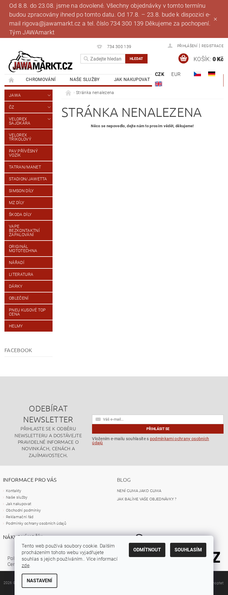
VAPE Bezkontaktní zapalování (24, 230)
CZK (159, 74)
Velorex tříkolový (20, 137)
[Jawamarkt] (41, 61)
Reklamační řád (19, 517)
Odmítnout (147, 550)
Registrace (213, 46)
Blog (124, 479)
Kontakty (13, 491)
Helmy (16, 326)
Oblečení (19, 298)
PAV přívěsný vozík (23, 153)
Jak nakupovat (132, 79)
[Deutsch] (211, 74)
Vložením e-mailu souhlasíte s (150, 441)
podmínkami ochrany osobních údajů (150, 440)
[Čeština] (197, 74)
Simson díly (21, 190)
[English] (158, 84)
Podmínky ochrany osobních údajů (36, 523)
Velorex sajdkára (20, 121)
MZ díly (16, 202)
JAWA (15, 95)
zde (25, 565)
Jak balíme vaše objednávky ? (146, 499)
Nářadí (16, 262)
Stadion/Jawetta (28, 178)
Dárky (16, 286)
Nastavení (39, 580)
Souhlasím (188, 550)
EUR (175, 74)
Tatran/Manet (25, 167)
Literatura (21, 274)
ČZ (11, 107)
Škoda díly (20, 214)
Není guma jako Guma (139, 490)
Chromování (41, 79)
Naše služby (85, 79)
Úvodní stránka (11, 79)
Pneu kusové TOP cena (27, 312)
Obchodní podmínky (23, 510)
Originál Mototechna (23, 248)
